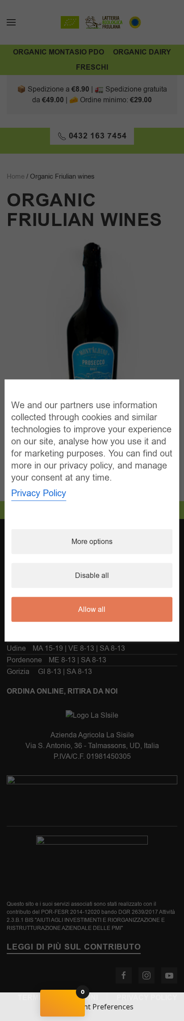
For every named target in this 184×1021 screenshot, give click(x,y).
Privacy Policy (38, 493)
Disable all (92, 576)
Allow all (91, 610)
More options (92, 542)
